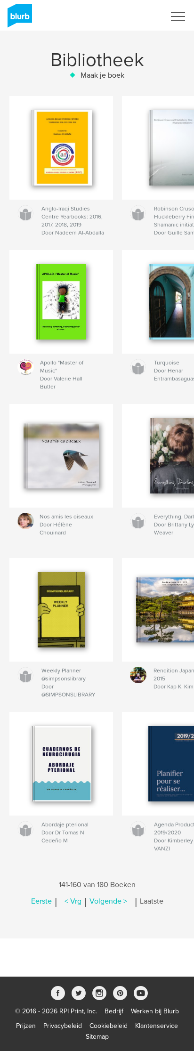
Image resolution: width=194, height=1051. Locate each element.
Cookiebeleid (108, 1026)
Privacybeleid (62, 1026)
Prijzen (26, 1026)
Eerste (41, 901)
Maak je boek (102, 75)
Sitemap (97, 1037)
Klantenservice (156, 1026)
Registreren (136, 16)
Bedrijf (114, 1011)
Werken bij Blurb (155, 1011)
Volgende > (108, 901)
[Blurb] (18, 19)
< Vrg (73, 901)
